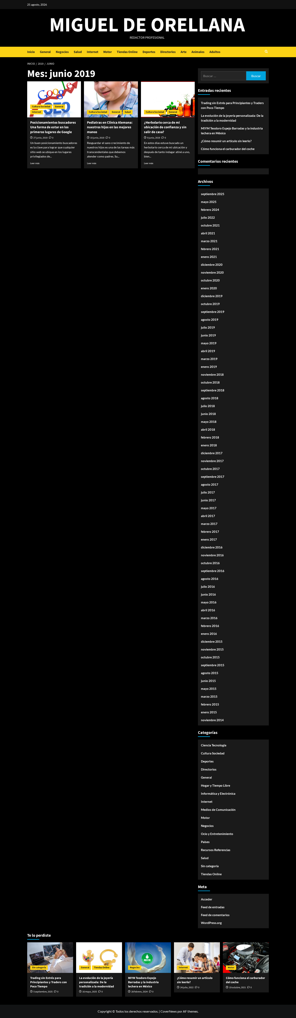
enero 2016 (209, 633)
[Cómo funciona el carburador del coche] (246, 957)
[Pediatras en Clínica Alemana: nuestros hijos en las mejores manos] (111, 99)
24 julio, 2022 (187, 987)
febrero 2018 (210, 437)
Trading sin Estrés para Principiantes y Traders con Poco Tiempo (232, 105)
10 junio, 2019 (97, 138)
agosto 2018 (209, 398)
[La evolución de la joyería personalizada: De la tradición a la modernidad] (99, 957)
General (45, 52)
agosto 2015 (209, 673)
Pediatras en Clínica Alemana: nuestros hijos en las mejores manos (109, 127)
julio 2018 (208, 406)
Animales (197, 52)
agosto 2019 (209, 319)
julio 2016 (208, 586)
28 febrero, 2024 (139, 991)
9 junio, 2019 (153, 138)
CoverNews (168, 1011)
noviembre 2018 (212, 374)
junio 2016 (208, 594)
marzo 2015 (209, 696)
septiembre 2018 (212, 390)
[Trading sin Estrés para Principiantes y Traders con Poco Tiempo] (50, 957)
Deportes (149, 52)
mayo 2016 (208, 602)
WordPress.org (211, 923)
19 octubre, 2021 (237, 987)
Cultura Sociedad (41, 106)
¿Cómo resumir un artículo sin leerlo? (226, 141)
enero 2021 (209, 257)
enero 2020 (209, 288)
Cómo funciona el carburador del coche (228, 149)
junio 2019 (208, 335)
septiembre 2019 (212, 311)
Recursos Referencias (215, 850)
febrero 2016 (210, 626)
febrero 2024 (210, 209)
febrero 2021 (210, 249)
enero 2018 (209, 445)
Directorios (168, 52)
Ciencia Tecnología (213, 745)
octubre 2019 (210, 304)
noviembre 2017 (212, 461)
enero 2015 (209, 712)
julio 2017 (208, 492)
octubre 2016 (210, 563)
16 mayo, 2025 (89, 991)
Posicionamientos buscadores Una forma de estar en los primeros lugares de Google (53, 127)
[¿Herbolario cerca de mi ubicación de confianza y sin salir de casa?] (168, 99)
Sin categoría (210, 866)
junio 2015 (208, 681)
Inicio (31, 52)
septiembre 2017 (212, 476)
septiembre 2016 (212, 571)
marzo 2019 (209, 359)
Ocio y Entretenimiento (217, 834)
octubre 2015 (210, 657)
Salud (78, 52)
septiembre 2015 (212, 665)
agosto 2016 (209, 578)
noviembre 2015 (212, 649)
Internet (92, 52)
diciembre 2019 (212, 296)
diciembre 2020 (212, 264)
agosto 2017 (209, 484)
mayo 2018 (208, 421)
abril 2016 (208, 610)
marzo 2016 (209, 618)
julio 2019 (208, 327)
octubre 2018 (210, 382)
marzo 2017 (209, 524)
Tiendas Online (127, 52)
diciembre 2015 (212, 641)
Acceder (206, 899)
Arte (183, 52)
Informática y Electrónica (218, 793)
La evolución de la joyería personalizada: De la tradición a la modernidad (232, 118)
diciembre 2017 (212, 453)
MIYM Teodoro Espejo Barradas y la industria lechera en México (232, 130)
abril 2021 (208, 233)
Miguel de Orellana (147, 25)
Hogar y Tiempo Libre (215, 785)
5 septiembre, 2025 (43, 991)
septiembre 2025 (212, 194)
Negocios (62, 52)
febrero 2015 (210, 704)
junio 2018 (208, 414)
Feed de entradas (213, 907)
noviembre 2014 (212, 720)
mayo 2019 (208, 343)
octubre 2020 (210, 280)
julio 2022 (208, 217)
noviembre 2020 (212, 272)
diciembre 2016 (212, 547)
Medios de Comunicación (218, 809)
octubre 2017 (210, 469)
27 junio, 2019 (40, 138)
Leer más (34, 163)
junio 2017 (208, 500)
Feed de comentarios (215, 915)
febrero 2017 (210, 531)
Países (205, 842)
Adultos (214, 52)
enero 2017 (209, 539)
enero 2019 (209, 366)
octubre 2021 (210, 225)
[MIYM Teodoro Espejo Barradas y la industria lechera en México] (148, 957)
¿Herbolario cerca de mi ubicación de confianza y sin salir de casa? (165, 127)
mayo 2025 (208, 202)
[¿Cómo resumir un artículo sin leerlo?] (197, 957)
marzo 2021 (209, 241)
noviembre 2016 (212, 555)
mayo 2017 (208, 508)
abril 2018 (208, 429)
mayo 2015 (208, 688)
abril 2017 (208, 516)
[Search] (266, 51)
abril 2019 (208, 351)
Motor (107, 52)
